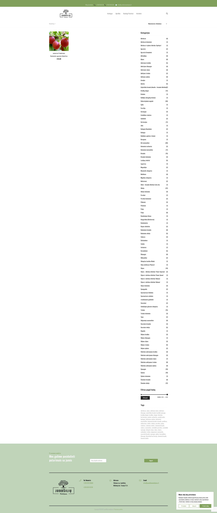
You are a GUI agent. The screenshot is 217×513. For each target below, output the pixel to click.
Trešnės (143, 310)
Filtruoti (145, 398)
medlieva (164, 421)
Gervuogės (143, 112)
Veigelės (143, 331)
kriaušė (159, 421)
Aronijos (143, 80)
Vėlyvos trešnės (145, 345)
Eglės (142, 104)
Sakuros (143, 237)
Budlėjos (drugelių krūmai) (148, 98)
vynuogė (152, 434)
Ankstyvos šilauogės (146, 66)
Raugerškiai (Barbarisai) (147, 219)
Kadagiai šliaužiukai (146, 129)
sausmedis (148, 428)
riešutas (143, 426)
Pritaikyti (183, 506)
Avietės (143, 84)
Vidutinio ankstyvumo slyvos (148, 359)
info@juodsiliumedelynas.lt (124, 5)
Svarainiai (143, 303)
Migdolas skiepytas (146, 178)
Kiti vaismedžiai (145, 143)
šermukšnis (163, 434)
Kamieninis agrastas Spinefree (58, 56)
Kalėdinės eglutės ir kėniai (148, 136)
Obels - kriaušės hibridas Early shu (150, 185)
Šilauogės (143, 254)
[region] (195, 501)
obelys (153, 423)
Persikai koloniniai (146, 199)
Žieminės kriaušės (145, 380)
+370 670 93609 (88, 483)
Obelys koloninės (145, 192)
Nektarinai (144, 181)
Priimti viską (205, 506)
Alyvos (142, 59)
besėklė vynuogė (160, 413)
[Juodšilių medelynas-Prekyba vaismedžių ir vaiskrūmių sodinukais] (66, 13)
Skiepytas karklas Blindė (148, 261)
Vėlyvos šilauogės (145, 338)
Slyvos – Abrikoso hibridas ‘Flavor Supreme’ (153, 272)
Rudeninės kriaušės (146, 230)
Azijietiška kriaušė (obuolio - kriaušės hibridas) (154, 87)
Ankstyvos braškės (146, 63)
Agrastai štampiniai (59, 53)
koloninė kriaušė (152, 421)
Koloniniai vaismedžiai (147, 150)
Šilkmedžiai (144, 258)
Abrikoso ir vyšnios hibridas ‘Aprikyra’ (151, 45)
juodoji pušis (161, 417)
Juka (142, 125)
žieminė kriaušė (162, 436)
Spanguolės (144, 289)
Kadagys (143, 132)
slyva (155, 430)
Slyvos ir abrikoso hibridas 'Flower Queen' (152, 275)
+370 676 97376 (88, 487)
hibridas (160, 415)
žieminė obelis (145, 438)
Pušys (142, 209)
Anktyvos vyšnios (145, 77)
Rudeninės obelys (145, 233)
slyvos (159, 430)
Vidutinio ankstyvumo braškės (149, 352)
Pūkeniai (143, 202)
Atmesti (194, 506)
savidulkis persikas (157, 428)
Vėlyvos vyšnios (145, 348)
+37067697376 (100, 5)
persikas (158, 423)
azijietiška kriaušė (151, 413)
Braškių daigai (145, 91)
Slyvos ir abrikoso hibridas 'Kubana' (150, 279)
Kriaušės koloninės (146, 157)
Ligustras (143, 164)
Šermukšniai (144, 251)
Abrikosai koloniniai (146, 42)
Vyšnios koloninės (145, 376)
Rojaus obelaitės (145, 226)
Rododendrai (144, 223)
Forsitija (143, 108)
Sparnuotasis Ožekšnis (147, 293)
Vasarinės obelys (145, 327)
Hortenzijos (144, 122)
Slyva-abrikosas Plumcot (148, 265)
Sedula (143, 244)
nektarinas (144, 423)
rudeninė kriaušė (159, 426)
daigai (155, 415)
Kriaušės (143, 153)
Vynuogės (143, 369)
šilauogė (143, 436)
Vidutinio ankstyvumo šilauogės (149, 355)
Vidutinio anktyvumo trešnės (149, 362)
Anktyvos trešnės (145, 73)
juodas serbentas (152, 417)
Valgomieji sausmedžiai (147, 320)
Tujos (142, 317)
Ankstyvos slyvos (145, 70)
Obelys (142, 188)
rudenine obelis (150, 426)
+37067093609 (110, 5)
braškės (151, 415)
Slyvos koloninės (145, 286)
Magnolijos (144, 167)
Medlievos (143, 174)
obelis (149, 423)
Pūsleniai (143, 206)
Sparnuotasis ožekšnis (147, 296)
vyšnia (157, 434)
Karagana (143, 139)
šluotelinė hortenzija (151, 436)
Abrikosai (143, 38)
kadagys (143, 419)
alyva (148, 411)
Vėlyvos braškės (145, 334)
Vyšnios (143, 373)
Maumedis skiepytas (146, 171)
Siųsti (151, 461)
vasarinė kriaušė (145, 434)
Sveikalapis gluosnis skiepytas (149, 306)
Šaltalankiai (144, 240)
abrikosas (143, 411)
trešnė (148, 432)
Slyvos (142, 268)
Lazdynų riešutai (145, 160)
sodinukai (143, 432)
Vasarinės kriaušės (146, 324)
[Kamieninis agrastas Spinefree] (59, 41)
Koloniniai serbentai (146, 146)
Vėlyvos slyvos (144, 341)
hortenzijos (144, 417)
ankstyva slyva (154, 411)
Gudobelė (143, 118)
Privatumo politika (118, 509)
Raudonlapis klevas (146, 216)
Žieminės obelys (145, 383)
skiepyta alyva (150, 430)
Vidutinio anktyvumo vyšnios (148, 366)
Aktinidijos (144, 56)
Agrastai (143, 49)
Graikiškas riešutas (146, 115)
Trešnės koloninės (145, 313)
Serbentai (143, 247)
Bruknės (143, 94)
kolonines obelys (150, 419)
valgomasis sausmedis (157, 432)
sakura (142, 428)
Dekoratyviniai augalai (147, 101)
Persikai (143, 195)
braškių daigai (144, 415)
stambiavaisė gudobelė (147, 299)
